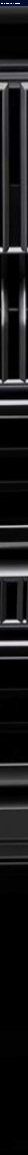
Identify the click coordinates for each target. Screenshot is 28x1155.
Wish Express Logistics (10, 3)
